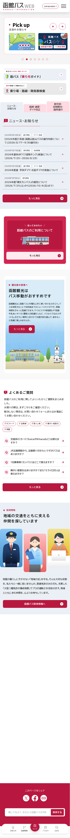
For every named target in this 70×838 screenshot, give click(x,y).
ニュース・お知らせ (11, 107)
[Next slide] (62, 26)
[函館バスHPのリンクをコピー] (43, 798)
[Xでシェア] (26, 798)
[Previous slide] (53, 26)
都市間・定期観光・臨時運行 (58, 107)
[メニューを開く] (64, 6)
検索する (57, 812)
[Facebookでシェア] (35, 798)
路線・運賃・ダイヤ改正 (35, 108)
